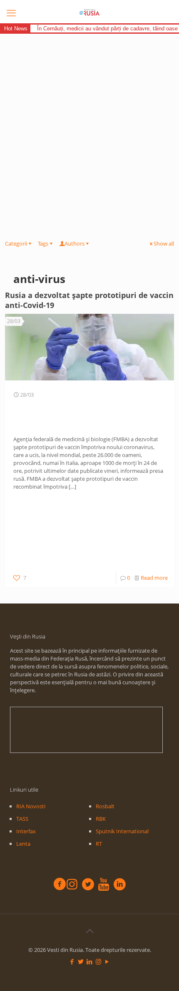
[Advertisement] (89, 127)
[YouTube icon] (107, 961)
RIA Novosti (30, 806)
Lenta (23, 843)
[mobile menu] (11, 12)
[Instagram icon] (98, 961)
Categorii (16, 243)
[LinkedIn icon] (90, 961)
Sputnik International (122, 831)
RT (99, 843)
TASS (22, 818)
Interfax (26, 831)
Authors (75, 243)
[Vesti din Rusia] (89, 12)
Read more (154, 577)
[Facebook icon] (72, 961)
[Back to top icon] (89, 931)
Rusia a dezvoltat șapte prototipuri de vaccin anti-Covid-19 (89, 300)
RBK (101, 818)
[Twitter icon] (81, 961)
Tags (43, 243)
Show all (164, 243)
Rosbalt (105, 806)
